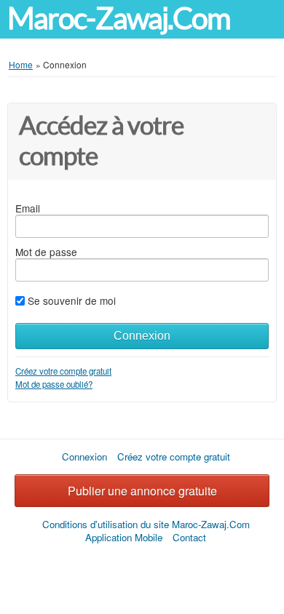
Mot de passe (46, 251)
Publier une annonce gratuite (142, 490)
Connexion (142, 336)
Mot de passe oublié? (53, 384)
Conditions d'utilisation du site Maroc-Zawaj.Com (146, 524)
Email (27, 208)
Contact (189, 537)
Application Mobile (123, 537)
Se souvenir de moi (72, 300)
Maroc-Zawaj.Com (118, 18)
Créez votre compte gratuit (63, 371)
